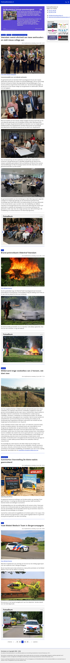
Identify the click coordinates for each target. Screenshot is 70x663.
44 (25, 642)
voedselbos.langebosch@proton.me (28, 450)
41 (17, 642)
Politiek (9, 35)
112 (2, 250)
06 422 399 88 (52, 10)
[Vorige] (2, 232)
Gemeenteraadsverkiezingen (20, 35)
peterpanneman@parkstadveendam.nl (59, 17)
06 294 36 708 (52, 12)
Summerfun (4, 457)
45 (28, 642)
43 (23, 642)
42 (20, 642)
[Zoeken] (66, 2)
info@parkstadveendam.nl (56, 15)
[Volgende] (43, 232)
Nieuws (3, 35)
